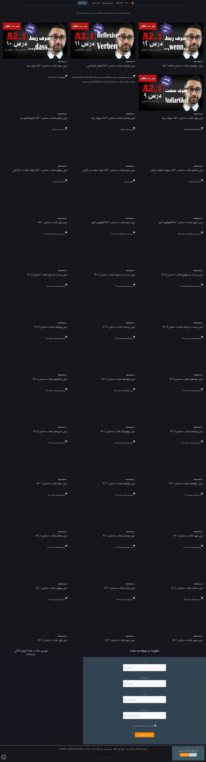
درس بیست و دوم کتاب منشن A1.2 (47, 274)
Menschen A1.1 (198, 479)
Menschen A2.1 (198, 61)
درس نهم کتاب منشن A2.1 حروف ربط (182, 118)
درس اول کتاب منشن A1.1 (52, 640)
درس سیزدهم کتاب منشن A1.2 (50, 431)
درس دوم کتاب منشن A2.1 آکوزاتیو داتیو (113, 222)
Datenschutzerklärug (75, 749)
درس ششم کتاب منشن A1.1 (187, 588)
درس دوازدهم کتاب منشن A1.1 (186, 483)
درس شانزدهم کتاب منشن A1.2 (50, 379)
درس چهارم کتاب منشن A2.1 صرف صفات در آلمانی (40, 170)
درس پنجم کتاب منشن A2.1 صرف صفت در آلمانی (108, 170)
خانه (126, 3)
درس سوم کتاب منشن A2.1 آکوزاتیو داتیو (181, 222)
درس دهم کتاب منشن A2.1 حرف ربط (47, 66)
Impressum (63, 749)
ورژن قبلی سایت (97, 749)
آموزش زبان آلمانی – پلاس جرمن (136, 749)
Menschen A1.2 (198, 270)
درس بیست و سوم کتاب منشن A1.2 (115, 274)
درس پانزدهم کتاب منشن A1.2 (186, 431)
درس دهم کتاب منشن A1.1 (52, 483)
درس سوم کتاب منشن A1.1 (187, 640)
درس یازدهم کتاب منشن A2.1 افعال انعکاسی (111, 66)
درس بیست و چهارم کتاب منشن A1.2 (182, 274)
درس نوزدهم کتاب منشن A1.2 (50, 327)
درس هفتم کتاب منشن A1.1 (51, 535)
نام (144, 662)
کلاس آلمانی (119, 3)
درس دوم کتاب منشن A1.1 (120, 640)
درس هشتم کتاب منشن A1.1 (119, 535)
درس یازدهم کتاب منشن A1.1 (119, 483)
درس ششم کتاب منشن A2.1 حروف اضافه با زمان (177, 170)
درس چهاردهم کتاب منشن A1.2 (118, 431)
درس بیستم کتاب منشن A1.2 (119, 327)
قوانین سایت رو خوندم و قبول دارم (144, 726)
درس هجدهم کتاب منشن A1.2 (186, 379)
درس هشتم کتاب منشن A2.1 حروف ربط (113, 118)
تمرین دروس (96, 3)
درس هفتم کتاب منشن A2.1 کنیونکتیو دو (44, 118)
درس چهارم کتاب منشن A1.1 (51, 588)
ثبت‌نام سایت (82, 3)
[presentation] (171, 41)
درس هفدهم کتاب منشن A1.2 (118, 379)
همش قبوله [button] (184, 755)
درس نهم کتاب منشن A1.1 (188, 535)
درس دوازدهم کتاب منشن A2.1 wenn (183, 66)
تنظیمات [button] (192, 755)
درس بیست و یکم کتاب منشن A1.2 (183, 327)
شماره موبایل (144, 710)
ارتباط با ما (87, 749)
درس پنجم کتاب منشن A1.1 (119, 588)
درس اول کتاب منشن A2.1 (52, 222)
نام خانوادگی (144, 678)
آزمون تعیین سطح (107, 3)
